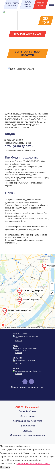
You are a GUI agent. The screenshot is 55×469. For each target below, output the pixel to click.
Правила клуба (27, 425)
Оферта (27, 430)
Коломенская (20, 334)
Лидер (16, 346)
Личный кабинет (27, 411)
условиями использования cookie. (33, 463)
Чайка (16, 368)
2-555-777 (18, 340)
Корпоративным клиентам (27, 421)
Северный (18, 358)
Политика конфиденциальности (27, 435)
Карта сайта (27, 416)
